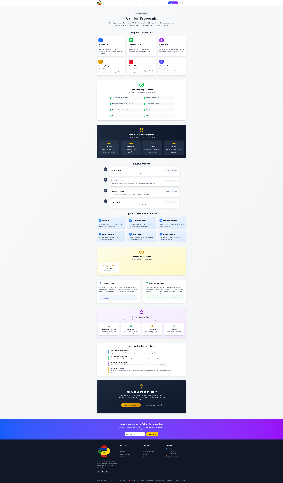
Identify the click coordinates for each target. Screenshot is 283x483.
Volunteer (145, 454)
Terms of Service (160, 480)
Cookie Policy (169, 480)
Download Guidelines (151, 405)
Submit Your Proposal (130, 405)
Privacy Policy (150, 480)
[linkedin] (102, 471)
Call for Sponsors (124, 457)
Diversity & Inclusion (148, 451)
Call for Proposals (125, 454)
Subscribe (151, 434)
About (121, 3)
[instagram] (106, 471)
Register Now (173, 3)
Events (126, 3)
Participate (143, 3)
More (150, 3)
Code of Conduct (147, 449)
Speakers (122, 451)
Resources (134, 3)
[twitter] (98, 471)
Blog (144, 457)
